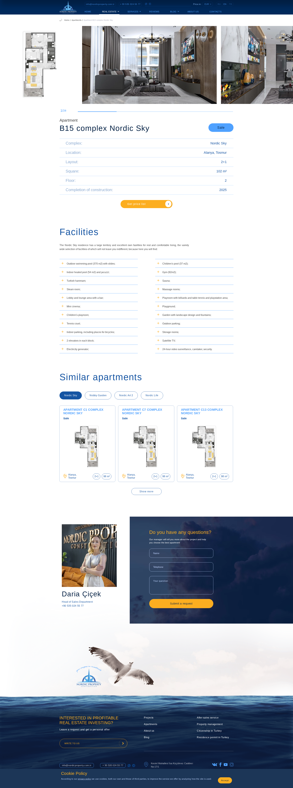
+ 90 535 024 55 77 (130, 4)
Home (88, 11)
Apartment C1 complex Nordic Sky (83, 411)
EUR (206, 4)
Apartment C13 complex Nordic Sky (202, 411)
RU (219, 4)
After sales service (208, 717)
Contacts (215, 11)
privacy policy (84, 779)
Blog (146, 737)
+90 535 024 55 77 (73, 605)
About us (193, 11)
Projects (149, 717)
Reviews (154, 11)
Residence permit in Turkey (213, 737)
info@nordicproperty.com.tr (100, 4)
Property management (210, 724)
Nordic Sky (218, 143)
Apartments (76, 20)
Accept (225, 780)
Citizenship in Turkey (209, 730)
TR (230, 4)
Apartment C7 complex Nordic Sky (142, 411)
